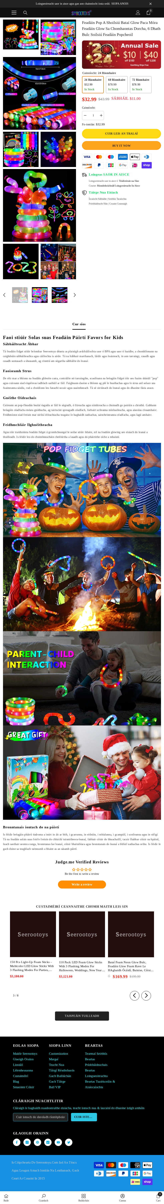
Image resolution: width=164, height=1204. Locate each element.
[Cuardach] (25, 12)
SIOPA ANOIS (119, 3)
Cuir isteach (85, 1117)
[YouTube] (58, 1142)
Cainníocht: (89, 107)
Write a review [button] (82, 884)
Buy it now (121, 145)
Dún (150, 3)
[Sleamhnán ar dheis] (146, 996)
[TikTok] (48, 1142)
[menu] (14, 12)
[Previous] (4, 295)
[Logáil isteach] (138, 12)
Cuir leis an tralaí (121, 133)
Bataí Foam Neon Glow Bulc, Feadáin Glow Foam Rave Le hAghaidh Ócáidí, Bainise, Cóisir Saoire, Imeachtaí (130, 966)
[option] (20, 295)
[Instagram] (27, 1142)
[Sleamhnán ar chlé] (134, 996)
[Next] (75, 295)
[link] (43, 1197)
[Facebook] (16, 1142)
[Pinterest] (37, 1142)
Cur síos (79, 324)
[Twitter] (68, 1142)
